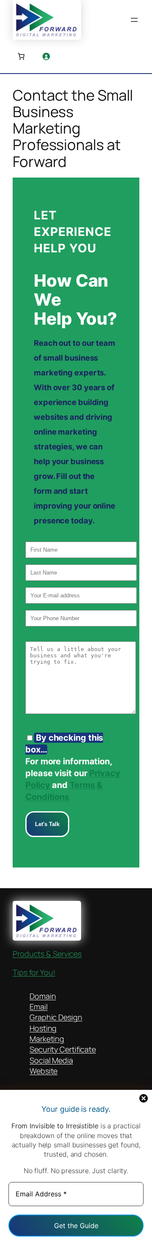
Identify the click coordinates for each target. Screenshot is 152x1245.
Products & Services (47, 954)
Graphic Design (56, 1017)
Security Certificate (63, 1049)
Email (39, 1006)
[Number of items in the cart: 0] (21, 56)
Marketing (47, 1039)
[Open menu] (134, 20)
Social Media (51, 1060)
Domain (43, 996)
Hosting (43, 1028)
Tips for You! (34, 972)
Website (43, 1071)
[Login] (46, 56)
